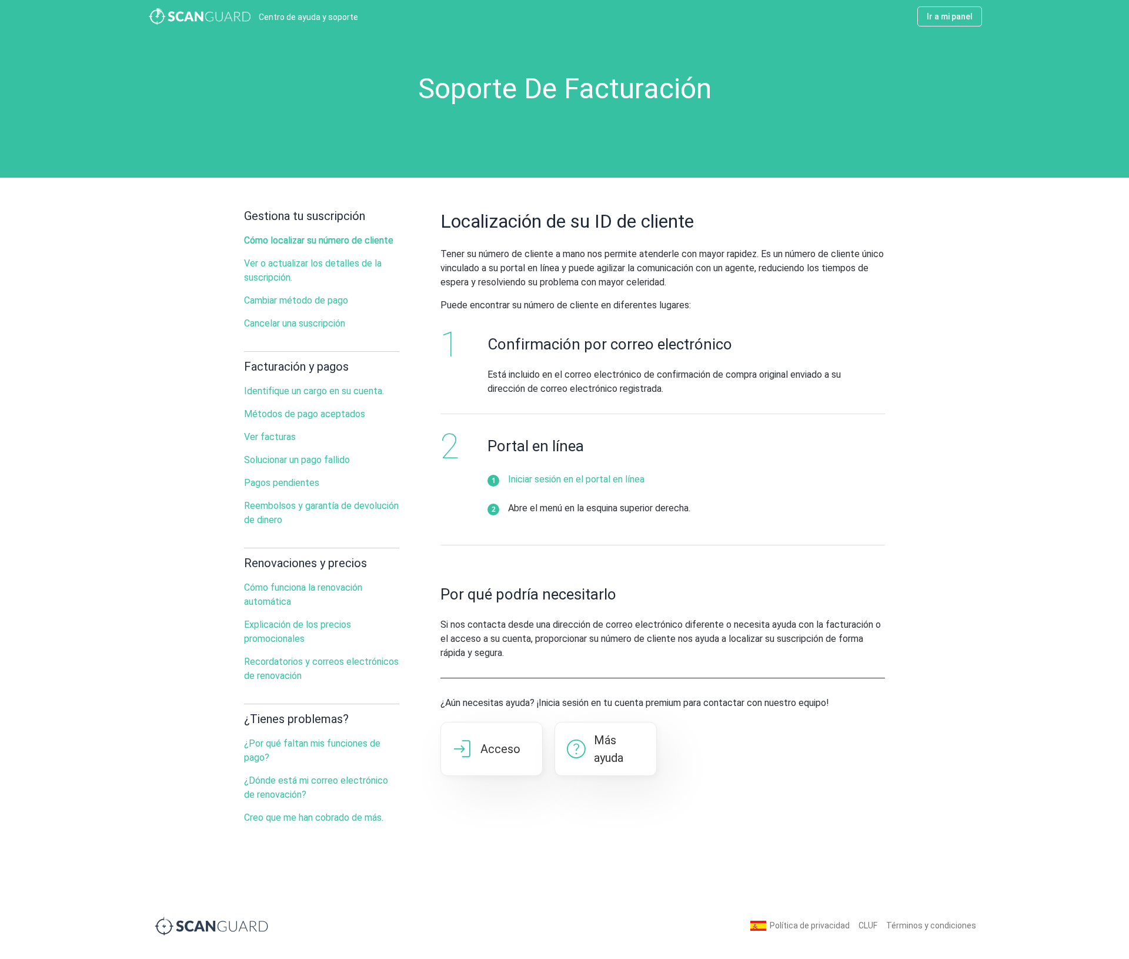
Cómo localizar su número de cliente (318, 240)
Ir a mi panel (950, 16)
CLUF (868, 925)
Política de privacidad (810, 925)
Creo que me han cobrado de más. (313, 817)
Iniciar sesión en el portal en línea (576, 479)
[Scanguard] (211, 925)
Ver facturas (270, 436)
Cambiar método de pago (296, 300)
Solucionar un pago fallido (297, 459)
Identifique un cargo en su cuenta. (314, 391)
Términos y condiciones (931, 925)
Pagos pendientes (281, 482)
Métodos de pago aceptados (304, 413)
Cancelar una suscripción (294, 323)
